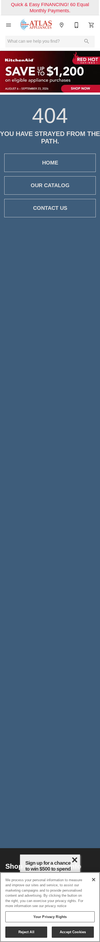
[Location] (61, 25)
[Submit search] (87, 41)
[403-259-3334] (76, 25)
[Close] (93, 879)
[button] (8, 25)
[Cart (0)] (91, 25)
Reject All (26, 932)
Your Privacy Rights (50, 917)
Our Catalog (50, 185)
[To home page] (36, 24)
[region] (50, 907)
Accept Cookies (73, 932)
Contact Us (50, 208)
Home (50, 162)
